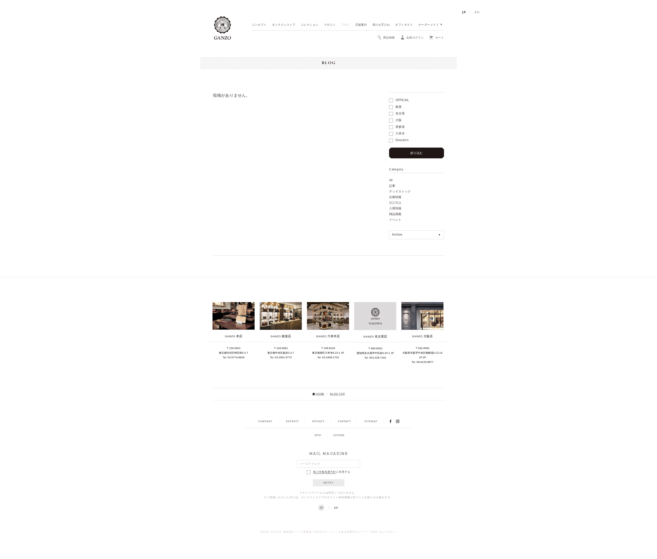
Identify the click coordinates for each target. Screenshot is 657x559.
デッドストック (400, 191)
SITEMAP (370, 421)
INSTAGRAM (400, 421)
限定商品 (395, 203)
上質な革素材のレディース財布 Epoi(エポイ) (367, 532)
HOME (319, 393)
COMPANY (265, 421)
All (391, 180)
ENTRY (328, 483)
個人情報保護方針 (324, 472)
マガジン (330, 25)
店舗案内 (361, 25)
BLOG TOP (337, 393)
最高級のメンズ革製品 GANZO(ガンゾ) (309, 532)
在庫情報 (395, 197)
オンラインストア (284, 25)
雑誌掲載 (395, 214)
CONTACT (344, 421)
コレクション (309, 25)
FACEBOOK (390, 421)
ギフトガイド (404, 25)
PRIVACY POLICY (318, 421)
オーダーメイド (428, 25)
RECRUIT (292, 421)
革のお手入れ (381, 25)
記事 (392, 186)
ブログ (345, 25)
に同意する (332, 472)
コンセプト (259, 25)
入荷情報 (395, 208)
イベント (395, 219)
